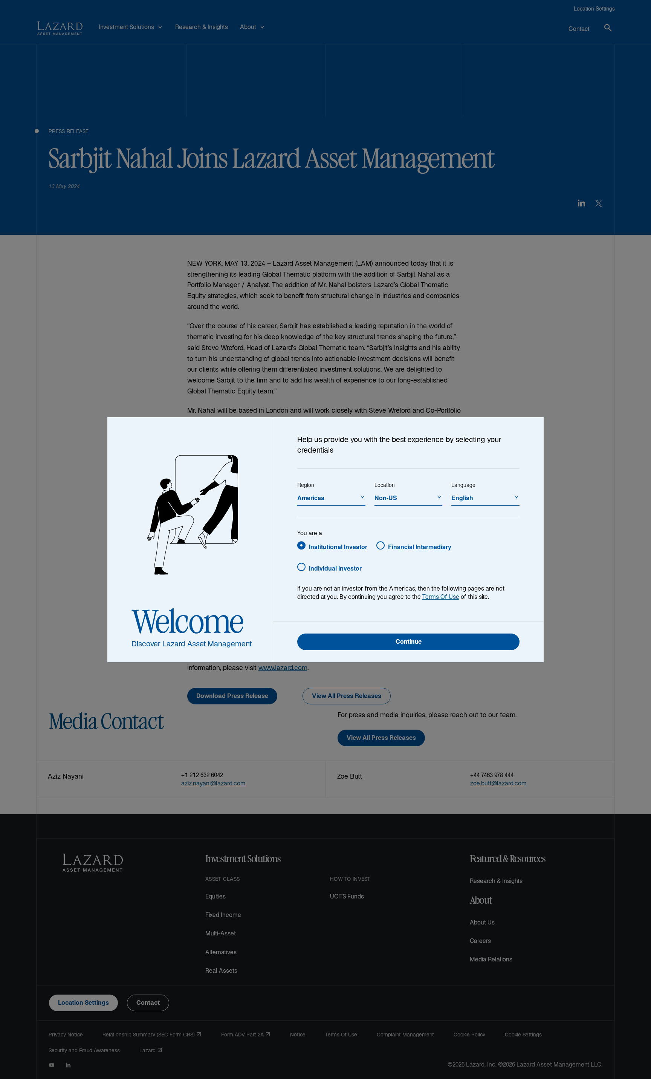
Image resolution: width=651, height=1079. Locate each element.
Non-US (385, 497)
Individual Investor (335, 568)
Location (384, 484)
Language (463, 484)
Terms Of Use (440, 597)
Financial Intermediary (419, 546)
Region (305, 484)
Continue (409, 642)
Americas (310, 497)
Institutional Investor (338, 546)
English (462, 497)
